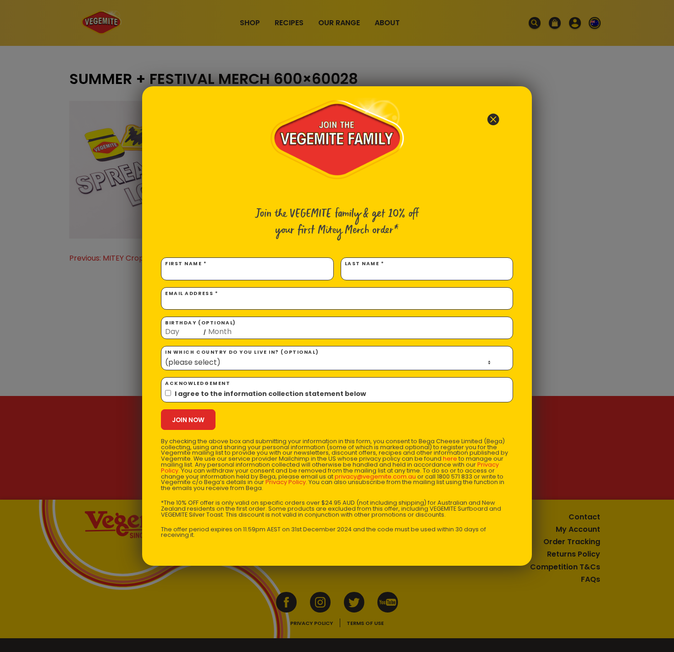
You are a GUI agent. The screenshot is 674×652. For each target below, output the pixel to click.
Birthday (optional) (200, 327)
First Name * (186, 263)
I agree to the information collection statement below (270, 393)
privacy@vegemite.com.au (375, 476)
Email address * (191, 293)
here (450, 459)
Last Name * (365, 263)
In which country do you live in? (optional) (242, 352)
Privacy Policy (285, 482)
